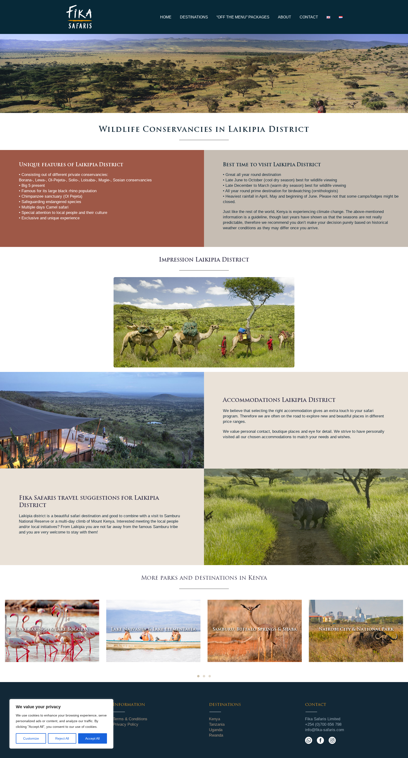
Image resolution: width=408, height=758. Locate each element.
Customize (31, 738)
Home (165, 17)
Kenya (214, 719)
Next (289, 322)
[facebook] (320, 740)
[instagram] (332, 740)
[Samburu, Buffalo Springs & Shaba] (255, 631)
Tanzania (217, 724)
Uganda (215, 730)
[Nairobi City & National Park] (356, 631)
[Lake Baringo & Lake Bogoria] (52, 631)
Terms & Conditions (130, 719)
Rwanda (216, 735)
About (284, 17)
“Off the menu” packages (243, 17)
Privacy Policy (125, 724)
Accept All (92, 738)
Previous (118, 322)
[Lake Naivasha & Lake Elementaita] (153, 631)
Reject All (62, 738)
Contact (309, 17)
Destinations (194, 17)
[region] (61, 724)
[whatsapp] (308, 740)
